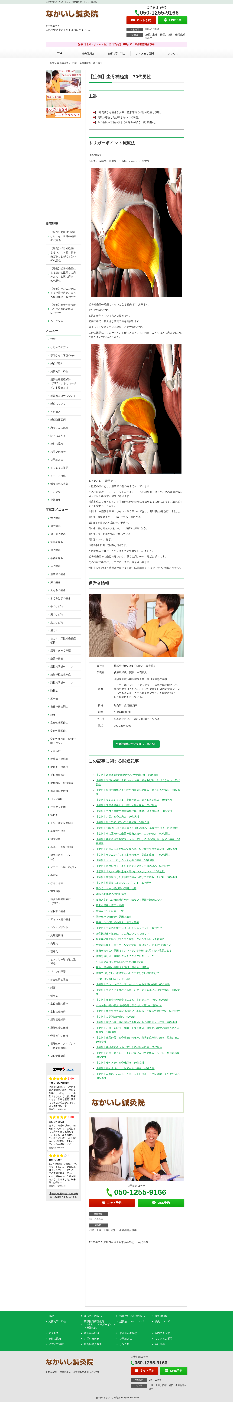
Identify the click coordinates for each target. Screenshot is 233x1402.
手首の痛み (56, 558)
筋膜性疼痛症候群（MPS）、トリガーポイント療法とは (63, 383)
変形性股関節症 (59, 730)
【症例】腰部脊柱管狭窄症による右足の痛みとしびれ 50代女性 (133, 999)
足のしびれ (56, 622)
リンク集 (55, 491)
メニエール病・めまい (63, 867)
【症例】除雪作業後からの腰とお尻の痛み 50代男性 (126, 805)
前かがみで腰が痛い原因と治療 (113, 916)
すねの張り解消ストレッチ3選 (113, 978)
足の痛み (55, 566)
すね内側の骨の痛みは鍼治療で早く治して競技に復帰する (129, 1005)
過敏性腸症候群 (59, 1027)
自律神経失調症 (59, 706)
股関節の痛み (58, 574)
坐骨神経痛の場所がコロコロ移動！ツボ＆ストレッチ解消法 (130, 939)
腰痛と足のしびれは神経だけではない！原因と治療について (130, 899)
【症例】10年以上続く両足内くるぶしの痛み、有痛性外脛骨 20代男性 (137, 828)
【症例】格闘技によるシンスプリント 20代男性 (124, 882)
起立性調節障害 (59, 979)
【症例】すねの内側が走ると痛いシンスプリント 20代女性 (130, 871)
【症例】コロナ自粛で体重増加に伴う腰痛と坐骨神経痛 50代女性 (134, 811)
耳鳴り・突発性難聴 (61, 847)
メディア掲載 (58, 475)
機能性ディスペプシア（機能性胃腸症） (63, 1045)
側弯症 (54, 995)
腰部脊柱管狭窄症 (60, 674)
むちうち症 (56, 883)
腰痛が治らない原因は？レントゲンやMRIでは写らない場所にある (134, 950)
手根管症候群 (58, 774)
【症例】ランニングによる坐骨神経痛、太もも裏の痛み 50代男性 (134, 799)
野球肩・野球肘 (59, 758)
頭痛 (52, 714)
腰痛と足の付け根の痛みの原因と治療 (117, 922)
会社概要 (55, 499)
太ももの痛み (58, 590)
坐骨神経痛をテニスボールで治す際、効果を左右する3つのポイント (134, 945)
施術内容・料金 (116, 53)
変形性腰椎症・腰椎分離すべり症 (63, 740)
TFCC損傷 (56, 799)
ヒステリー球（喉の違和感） (63, 961)
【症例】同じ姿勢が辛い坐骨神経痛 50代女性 (122, 822)
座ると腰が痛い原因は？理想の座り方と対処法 (122, 967)
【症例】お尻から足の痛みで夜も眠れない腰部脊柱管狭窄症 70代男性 (136, 849)
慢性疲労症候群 (59, 1035)
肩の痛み (55, 526)
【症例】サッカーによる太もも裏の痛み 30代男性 (125, 860)
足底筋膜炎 (56, 935)
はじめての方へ (59, 347)
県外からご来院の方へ (63, 355)
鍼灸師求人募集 (59, 483)
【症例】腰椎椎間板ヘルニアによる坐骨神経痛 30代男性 (129, 1047)
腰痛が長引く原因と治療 (110, 911)
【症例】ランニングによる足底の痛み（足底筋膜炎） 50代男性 (133, 854)
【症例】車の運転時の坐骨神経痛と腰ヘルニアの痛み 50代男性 (133, 833)
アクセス (173, 53)
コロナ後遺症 (58, 1055)
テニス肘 (55, 751)
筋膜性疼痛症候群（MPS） (60, 901)
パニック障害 (58, 971)
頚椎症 (54, 690)
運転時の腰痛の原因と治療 (111, 894)
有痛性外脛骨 (58, 831)
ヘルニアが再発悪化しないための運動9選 (119, 962)
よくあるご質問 (145, 53)
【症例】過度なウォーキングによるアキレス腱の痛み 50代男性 (133, 866)
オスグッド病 (58, 807)
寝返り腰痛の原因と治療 (110, 905)
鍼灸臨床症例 (58, 419)
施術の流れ (56, 443)
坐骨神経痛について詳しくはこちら (136, 744)
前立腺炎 (55, 891)
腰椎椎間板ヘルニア (61, 666)
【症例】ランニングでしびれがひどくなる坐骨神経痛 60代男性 (133, 984)
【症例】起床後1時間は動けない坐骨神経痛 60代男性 (127, 774)
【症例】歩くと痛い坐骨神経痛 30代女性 (120, 1062)
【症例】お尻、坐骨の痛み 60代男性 (117, 816)
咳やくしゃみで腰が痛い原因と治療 (116, 888)
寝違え (54, 951)
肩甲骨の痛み (58, 534)
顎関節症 (55, 839)
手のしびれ (56, 606)
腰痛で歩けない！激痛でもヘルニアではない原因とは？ (127, 973)
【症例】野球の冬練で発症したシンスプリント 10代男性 (129, 928)
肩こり (54, 630)
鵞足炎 (54, 815)
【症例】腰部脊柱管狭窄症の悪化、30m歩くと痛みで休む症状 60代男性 (138, 1011)
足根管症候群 (58, 1011)
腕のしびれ (56, 614)
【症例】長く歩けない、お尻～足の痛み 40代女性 (125, 1068)
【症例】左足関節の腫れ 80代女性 (116, 1016)
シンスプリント (59, 927)
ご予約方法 (56, 459)
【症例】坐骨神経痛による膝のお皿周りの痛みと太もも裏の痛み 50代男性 (63, 274)
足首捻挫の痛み (59, 1003)
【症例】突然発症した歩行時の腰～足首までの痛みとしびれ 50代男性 (136, 877)
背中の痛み (56, 542)
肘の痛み (55, 550)
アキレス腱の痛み (60, 919)
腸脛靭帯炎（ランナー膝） (63, 857)
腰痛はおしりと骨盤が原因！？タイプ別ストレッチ (125, 956)
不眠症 (54, 875)
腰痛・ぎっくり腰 (60, 650)
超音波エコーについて (63, 395)
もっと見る (56, 321)
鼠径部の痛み (58, 911)
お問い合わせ (58, 451)
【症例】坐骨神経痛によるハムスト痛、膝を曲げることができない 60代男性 (64, 254)
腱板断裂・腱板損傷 (61, 783)
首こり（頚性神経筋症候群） (63, 640)
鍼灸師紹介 (88, 53)
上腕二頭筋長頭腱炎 (61, 823)
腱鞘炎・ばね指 (59, 767)
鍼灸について (58, 403)
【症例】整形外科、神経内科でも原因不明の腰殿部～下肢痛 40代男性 (136, 1022)
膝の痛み (55, 582)
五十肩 (54, 698)
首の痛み (55, 518)
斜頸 (52, 987)
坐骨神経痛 (62, 63)
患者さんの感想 (59, 427)
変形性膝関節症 (59, 722)
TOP (59, 53)
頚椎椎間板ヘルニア (61, 682)
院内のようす (58, 435)
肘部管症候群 (58, 1019)
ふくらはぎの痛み (60, 598)
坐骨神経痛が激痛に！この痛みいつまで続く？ (122, 933)
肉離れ (54, 943)
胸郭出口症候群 (59, 791)
